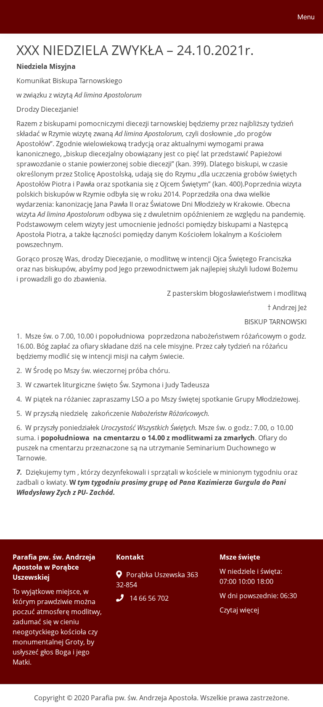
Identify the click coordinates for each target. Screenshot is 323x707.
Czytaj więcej (239, 610)
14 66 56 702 (149, 598)
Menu (306, 17)
